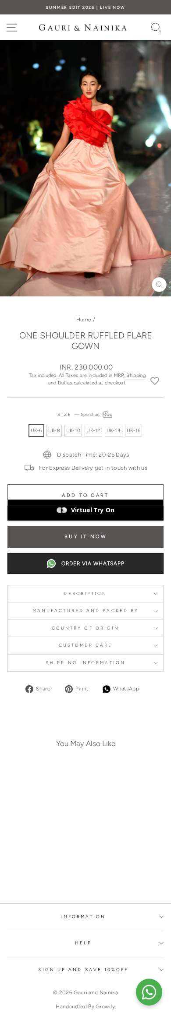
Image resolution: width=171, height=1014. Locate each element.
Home (84, 320)
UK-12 (93, 430)
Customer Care (85, 645)
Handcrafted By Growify (85, 1006)
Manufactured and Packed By (85, 610)
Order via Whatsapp (93, 563)
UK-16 (133, 430)
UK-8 (54, 430)
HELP (83, 943)
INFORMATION (83, 916)
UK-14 (114, 430)
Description (85, 593)
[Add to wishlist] (155, 380)
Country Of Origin (86, 628)
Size (79, 414)
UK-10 (73, 430)
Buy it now (85, 536)
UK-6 (36, 430)
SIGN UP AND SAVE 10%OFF (83, 969)
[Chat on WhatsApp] (149, 992)
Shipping (136, 375)
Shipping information (85, 662)
